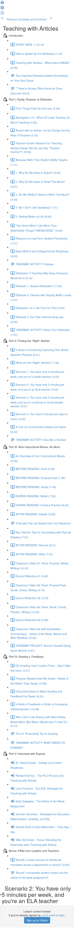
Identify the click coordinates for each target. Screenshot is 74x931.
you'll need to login (53, 915)
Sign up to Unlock (37, 920)
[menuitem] (2, 9)
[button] (2, 3)
